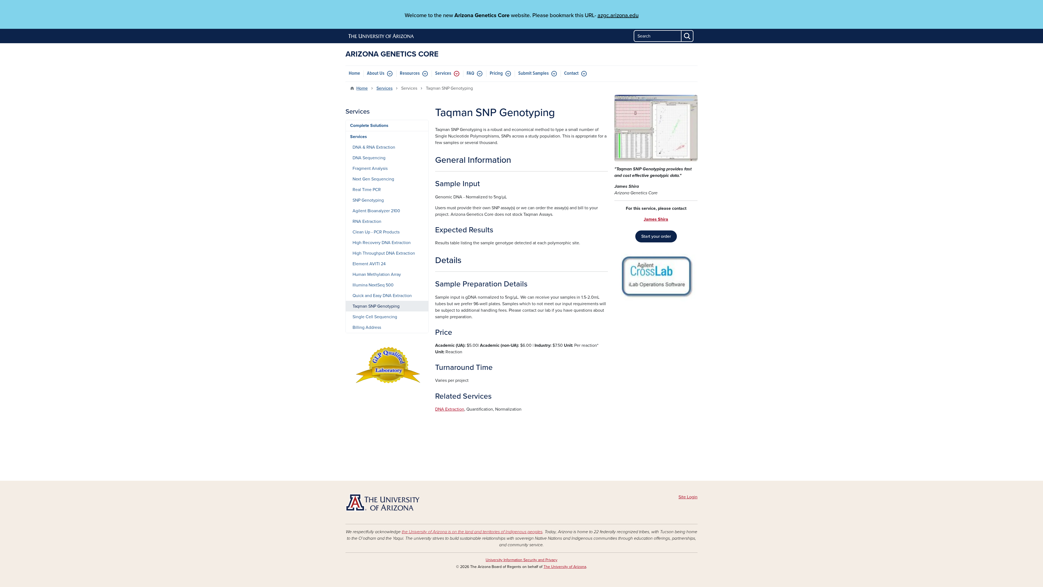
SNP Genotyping (368, 200)
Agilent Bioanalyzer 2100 (376, 211)
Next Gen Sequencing (373, 179)
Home (354, 73)
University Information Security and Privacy (521, 560)
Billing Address (367, 327)
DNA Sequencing (369, 158)
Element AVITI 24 (369, 264)
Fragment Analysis (370, 168)
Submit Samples (533, 73)
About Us (375, 73)
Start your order (656, 236)
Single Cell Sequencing (375, 317)
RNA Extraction (367, 221)
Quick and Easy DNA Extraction (382, 295)
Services (443, 73)
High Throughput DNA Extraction (384, 253)
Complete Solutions (369, 125)
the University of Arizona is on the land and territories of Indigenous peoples (472, 532)
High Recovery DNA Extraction (382, 242)
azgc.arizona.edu (618, 15)
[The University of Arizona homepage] (381, 36)
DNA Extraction (449, 409)
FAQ (470, 73)
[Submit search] (687, 36)
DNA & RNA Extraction (374, 147)
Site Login (688, 497)
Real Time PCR (367, 189)
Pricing (496, 73)
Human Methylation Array (377, 274)
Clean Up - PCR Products (376, 232)
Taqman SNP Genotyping (376, 306)
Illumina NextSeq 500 (373, 285)
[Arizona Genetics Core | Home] (401, 502)
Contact (571, 73)
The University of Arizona (565, 566)
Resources (410, 73)
